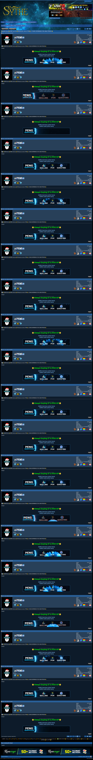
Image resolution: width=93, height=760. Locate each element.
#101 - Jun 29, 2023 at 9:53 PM (7, 33)
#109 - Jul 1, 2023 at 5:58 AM (7, 314)
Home (86, 756)
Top (89, 756)
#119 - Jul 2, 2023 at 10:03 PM (7, 666)
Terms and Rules (90, 758)
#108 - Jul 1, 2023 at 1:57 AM (7, 279)
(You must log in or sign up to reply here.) (8, 736)
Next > (90, 28)
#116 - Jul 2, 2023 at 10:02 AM (7, 560)
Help (84, 756)
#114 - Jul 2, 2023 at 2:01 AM (7, 490)
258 (87, 28)
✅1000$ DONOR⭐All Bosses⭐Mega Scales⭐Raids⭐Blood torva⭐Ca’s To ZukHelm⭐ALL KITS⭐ (66, 739)
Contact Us (80, 756)
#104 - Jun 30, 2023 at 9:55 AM (7, 138)
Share (90, 65)
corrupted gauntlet (8, 25)
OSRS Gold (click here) (46, 56)
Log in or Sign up (88, 1)
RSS (90, 756)
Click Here (90, 38)
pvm (13, 25)
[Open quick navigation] (91, 22)
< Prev (68, 28)
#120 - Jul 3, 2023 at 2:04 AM (7, 701)
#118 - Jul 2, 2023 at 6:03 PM (7, 631)
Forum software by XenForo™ (10, 758)
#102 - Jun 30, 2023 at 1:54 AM (7, 68)
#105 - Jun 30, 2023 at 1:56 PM (7, 173)
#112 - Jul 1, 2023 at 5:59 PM (7, 420)
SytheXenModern (5, 756)
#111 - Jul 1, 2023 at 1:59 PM (7, 384)
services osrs (18, 25)
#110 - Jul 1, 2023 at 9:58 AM (7, 349)
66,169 (90, 35)
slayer (23, 25)
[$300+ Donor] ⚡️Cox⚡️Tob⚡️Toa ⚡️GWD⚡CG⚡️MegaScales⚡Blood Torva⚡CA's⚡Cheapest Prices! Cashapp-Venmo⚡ (29, 738)
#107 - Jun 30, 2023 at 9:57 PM (7, 244)
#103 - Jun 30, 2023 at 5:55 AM (7, 103)
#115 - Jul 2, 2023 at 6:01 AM (7, 525)
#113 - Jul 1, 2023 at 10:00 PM (7, 455)
